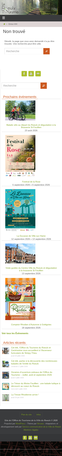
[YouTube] (31, 74)
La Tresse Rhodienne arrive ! (25, 394)
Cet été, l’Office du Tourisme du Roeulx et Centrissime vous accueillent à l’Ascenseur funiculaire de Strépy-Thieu (31, 350)
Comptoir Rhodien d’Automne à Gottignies (31, 324)
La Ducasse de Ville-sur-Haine (31, 236)
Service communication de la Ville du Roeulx (41, 427)
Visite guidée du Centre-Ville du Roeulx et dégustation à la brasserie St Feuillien (31, 269)
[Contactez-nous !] (38, 74)
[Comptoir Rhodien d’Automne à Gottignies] (20, 319)
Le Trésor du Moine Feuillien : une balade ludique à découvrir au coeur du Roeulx (35, 384)
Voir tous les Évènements (15, 333)
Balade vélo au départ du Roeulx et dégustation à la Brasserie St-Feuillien (31, 126)
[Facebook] (24, 74)
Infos (38, 414)
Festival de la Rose (31, 181)
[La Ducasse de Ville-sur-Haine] (20, 231)
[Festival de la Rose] (20, 176)
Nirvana (40, 423)
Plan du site (26, 414)
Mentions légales (31, 430)
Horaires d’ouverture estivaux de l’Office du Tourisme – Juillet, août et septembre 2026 (31, 373)
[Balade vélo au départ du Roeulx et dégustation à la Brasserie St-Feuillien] (20, 119)
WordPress (20, 423)
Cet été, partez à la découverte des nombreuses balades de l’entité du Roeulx (34, 362)
